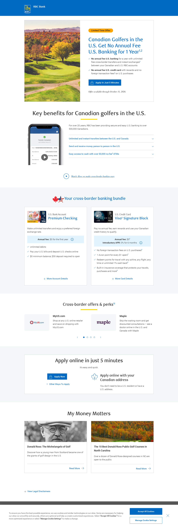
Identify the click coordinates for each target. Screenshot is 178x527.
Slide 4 (94, 337)
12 (114, 303)
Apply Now (59, 376)
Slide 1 (84, 337)
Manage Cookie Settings (146, 520)
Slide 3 (91, 337)
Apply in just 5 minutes (107, 82)
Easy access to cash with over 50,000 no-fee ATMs (94, 154)
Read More (74, 468)
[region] (89, 516)
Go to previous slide (77, 337)
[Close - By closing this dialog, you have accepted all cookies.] (167, 515)
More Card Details (124, 278)
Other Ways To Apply (59, 384)
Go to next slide (100, 337)
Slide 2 (87, 337)
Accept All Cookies (146, 511)
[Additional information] (71, 239)
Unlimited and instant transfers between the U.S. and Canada (98, 138)
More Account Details (57, 278)
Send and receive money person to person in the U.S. (94, 146)
